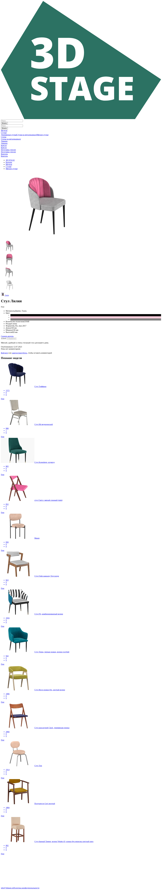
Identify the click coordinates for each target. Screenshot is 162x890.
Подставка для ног (8, 150)
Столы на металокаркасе (11, 139)
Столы (3, 137)
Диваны (4, 141)
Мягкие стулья (42, 135)
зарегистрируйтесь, (20, 353)
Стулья (4, 133)
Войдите (4, 353)
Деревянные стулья (8, 135)
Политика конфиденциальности (26, 888)
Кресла (4, 145)
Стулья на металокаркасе (26, 135)
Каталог (9, 162)
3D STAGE (10, 160)
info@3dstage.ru (7, 888)
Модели (4, 131)
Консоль (4, 154)
